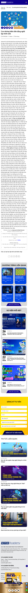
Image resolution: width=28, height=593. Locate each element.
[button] (26, 2)
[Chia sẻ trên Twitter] (4, 28)
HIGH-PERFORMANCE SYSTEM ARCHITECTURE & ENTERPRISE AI (7, 295)
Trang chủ (3, 7)
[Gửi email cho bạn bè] (7, 28)
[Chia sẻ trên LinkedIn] (9, 28)
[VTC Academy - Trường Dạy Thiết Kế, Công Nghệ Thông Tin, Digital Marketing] (7, 2)
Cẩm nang (8, 7)
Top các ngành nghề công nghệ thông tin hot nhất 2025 (13, 507)
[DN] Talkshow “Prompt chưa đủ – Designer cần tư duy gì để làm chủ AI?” (15, 385)
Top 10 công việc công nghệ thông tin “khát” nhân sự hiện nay (13, 484)
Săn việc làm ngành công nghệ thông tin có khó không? (13, 461)
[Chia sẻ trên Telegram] (12, 28)
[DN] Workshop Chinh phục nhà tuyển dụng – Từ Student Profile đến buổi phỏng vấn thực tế (16, 359)
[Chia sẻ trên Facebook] (2, 28)
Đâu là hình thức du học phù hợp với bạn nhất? (13, 530)
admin (11, 36)
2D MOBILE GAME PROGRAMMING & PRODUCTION (19, 277)
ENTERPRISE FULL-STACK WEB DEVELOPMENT (19, 295)
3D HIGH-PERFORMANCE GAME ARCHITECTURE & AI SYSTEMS (7, 277)
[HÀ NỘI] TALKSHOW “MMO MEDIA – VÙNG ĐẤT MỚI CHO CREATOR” (15, 334)
